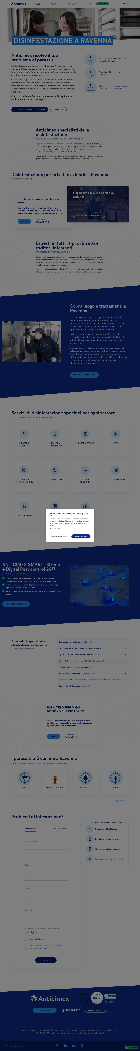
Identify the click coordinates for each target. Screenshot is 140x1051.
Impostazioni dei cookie (59, 536)
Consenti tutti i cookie (81, 536)
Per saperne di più (55, 528)
